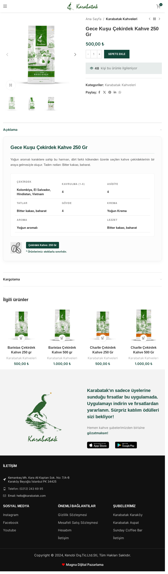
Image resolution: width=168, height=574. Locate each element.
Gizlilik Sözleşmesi (72, 515)
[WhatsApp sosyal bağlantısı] (119, 92)
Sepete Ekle (116, 54)
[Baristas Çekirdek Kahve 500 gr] (62, 325)
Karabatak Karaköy (128, 515)
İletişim (63, 538)
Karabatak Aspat (126, 522)
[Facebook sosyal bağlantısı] (99, 92)
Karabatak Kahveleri (121, 19)
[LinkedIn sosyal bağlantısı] (114, 92)
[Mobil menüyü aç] (5, 6)
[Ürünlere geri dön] (154, 19)
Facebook (10, 522)
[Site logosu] (82, 6)
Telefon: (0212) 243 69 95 (25, 488)
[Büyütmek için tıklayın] (10, 85)
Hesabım (65, 530)
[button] (7, 54)
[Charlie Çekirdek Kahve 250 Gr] (103, 325)
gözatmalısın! (97, 433)
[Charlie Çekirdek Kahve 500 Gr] (143, 325)
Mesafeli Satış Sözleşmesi (78, 522)
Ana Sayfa (93, 19)
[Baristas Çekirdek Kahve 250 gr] (21, 325)
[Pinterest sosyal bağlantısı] (109, 92)
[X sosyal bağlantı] (104, 92)
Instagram (10, 515)
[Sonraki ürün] (159, 19)
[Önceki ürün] (149, 19)
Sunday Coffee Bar (127, 530)
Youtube (9, 530)
